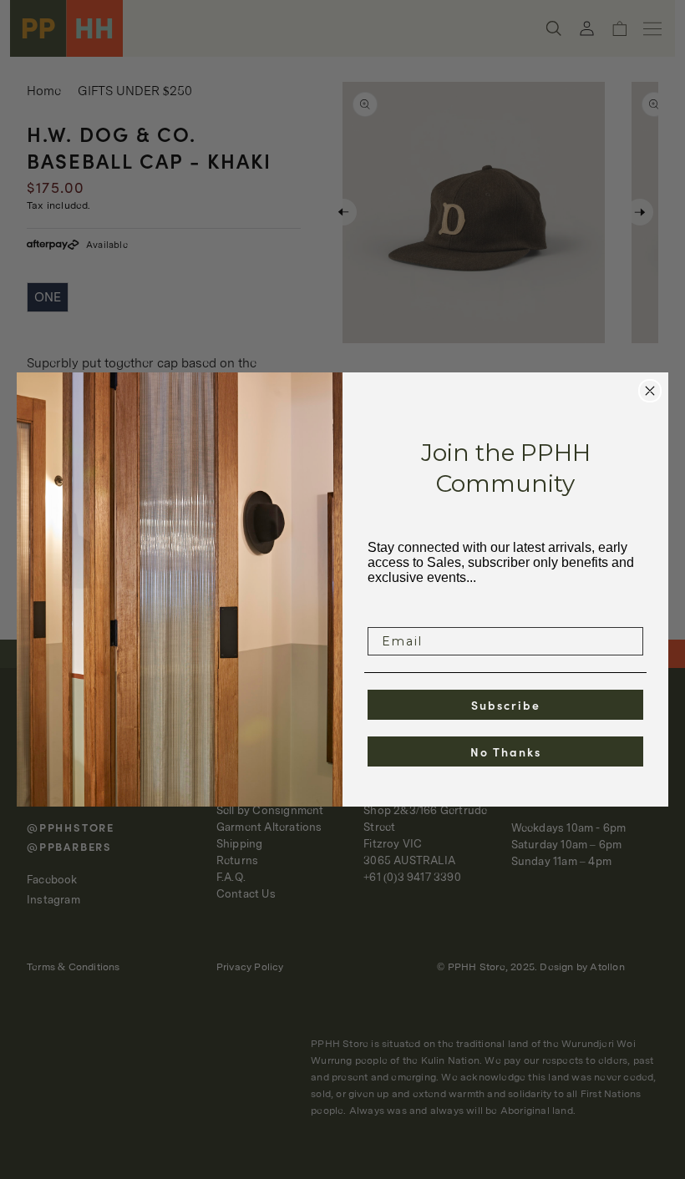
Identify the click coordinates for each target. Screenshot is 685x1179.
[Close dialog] (650, 391)
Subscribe (505, 704)
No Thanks (505, 751)
